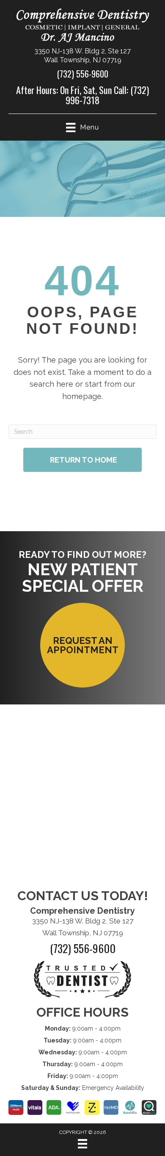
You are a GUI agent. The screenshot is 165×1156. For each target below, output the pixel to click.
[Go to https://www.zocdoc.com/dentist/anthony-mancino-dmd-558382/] (92, 1107)
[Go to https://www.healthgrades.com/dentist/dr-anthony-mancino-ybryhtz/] (73, 1107)
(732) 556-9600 (82, 73)
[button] (82, 645)
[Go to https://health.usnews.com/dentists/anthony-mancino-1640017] (15, 1107)
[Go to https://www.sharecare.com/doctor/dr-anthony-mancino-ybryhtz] (149, 1107)
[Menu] (82, 1143)
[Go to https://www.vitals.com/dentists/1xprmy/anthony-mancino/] (35, 1107)
